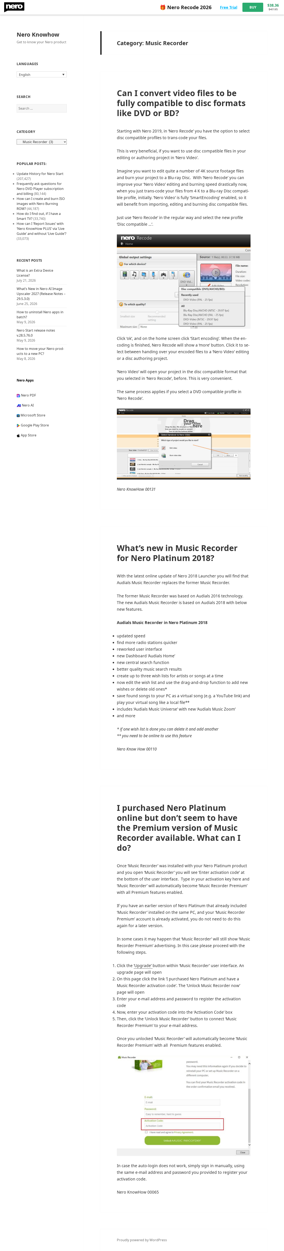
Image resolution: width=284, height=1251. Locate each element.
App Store (28, 435)
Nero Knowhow (38, 34)
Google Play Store (35, 425)
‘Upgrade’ (143, 965)
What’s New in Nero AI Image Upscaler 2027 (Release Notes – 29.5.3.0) (41, 293)
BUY (252, 7)
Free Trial (228, 7)
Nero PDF (28, 395)
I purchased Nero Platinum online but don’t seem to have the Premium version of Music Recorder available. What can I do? (179, 827)
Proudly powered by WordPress (142, 1240)
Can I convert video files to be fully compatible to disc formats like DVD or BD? (181, 102)
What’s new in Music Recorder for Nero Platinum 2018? (177, 552)
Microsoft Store (33, 415)
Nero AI (28, 405)
